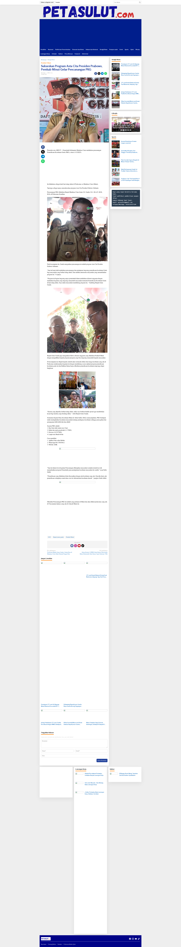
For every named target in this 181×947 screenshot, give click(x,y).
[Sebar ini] (95, 73)
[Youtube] (79, 545)
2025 (49, 537)
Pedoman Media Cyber (70, 944)
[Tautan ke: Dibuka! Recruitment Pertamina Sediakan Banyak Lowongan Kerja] (79, 776)
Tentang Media (52, 944)
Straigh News (44, 74)
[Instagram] (75, 545)
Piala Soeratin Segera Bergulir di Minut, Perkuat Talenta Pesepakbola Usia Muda (130, 161)
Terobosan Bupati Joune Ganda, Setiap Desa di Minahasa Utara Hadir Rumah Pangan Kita (59, 552)
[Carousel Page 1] (121, 130)
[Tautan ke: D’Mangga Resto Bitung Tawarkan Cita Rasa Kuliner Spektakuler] (114, 776)
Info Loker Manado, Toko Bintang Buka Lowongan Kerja (94, 783)
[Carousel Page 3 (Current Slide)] (126, 130)
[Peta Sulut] (90, 12)
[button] (139, 2)
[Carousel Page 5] (130, 130)
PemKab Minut (46, 63)
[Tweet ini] (99, 73)
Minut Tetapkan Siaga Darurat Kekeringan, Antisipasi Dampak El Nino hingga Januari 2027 (95, 723)
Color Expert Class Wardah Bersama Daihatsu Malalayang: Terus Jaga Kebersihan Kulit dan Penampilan (125, 127)
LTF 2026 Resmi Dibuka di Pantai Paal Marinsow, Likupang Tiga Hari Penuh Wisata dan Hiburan (96, 576)
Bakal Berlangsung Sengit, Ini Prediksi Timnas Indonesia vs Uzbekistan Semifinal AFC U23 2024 (129, 170)
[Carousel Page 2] (124, 130)
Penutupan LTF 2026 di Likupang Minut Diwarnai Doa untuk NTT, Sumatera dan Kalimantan (50, 705)
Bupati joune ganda (58, 537)
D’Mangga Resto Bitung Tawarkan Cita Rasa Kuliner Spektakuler (128, 774)
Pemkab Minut (70, 537)
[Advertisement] (90, 33)
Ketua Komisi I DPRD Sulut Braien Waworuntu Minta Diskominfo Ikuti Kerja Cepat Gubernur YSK (93, 552)
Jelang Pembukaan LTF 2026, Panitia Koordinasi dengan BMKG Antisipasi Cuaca (51, 723)
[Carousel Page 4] (128, 130)
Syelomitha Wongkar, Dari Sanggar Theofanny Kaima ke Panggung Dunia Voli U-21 (129, 151)
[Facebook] (71, 545)
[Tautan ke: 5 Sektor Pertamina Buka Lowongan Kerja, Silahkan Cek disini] (79, 862)
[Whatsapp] (105, 73)
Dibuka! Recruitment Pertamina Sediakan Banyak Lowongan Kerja (94, 774)
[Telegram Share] (102, 73)
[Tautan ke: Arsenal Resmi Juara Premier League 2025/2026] (116, 144)
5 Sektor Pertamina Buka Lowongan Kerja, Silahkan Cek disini (94, 793)
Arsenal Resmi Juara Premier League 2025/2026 (129, 142)
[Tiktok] (82, 545)
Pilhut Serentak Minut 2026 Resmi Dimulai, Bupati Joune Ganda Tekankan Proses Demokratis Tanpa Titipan (73, 723)
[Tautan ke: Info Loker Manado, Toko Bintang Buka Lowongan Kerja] (79, 786)
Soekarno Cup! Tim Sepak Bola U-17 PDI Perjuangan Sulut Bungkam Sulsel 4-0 (130, 179)
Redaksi (60, 944)
